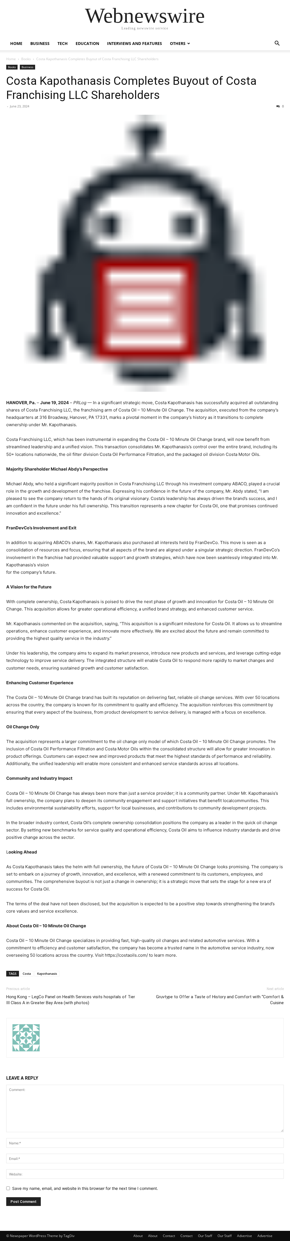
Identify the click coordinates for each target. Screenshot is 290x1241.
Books (26, 59)
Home (16, 43)
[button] (277, 44)
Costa (27, 973)
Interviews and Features (134, 43)
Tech (62, 43)
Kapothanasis (47, 973)
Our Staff (205, 1235)
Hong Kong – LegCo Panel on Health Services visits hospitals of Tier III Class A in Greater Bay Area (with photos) (70, 999)
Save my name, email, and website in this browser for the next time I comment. (85, 1188)
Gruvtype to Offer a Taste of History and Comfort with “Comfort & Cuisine (220, 999)
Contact (169, 1235)
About (138, 1235)
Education (87, 43)
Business (40, 43)
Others (177, 43)
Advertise (244, 1235)
